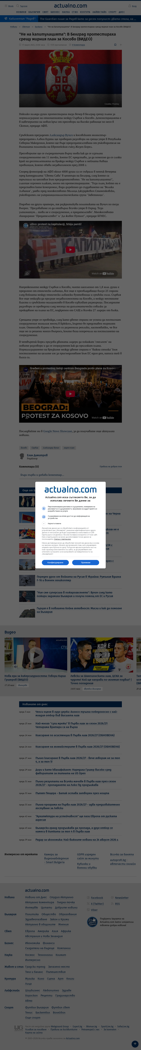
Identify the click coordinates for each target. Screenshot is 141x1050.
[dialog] (70, 525)
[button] (70, 523)
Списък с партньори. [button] (62, 539)
